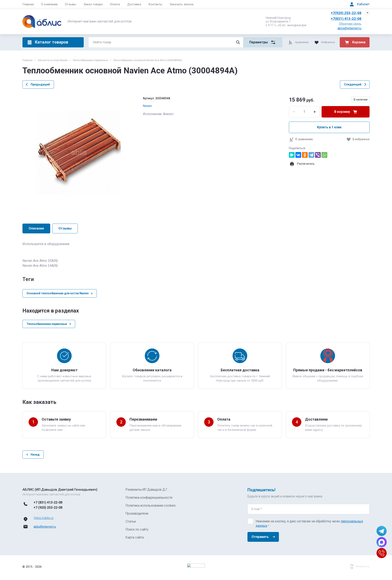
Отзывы (70, 4)
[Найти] (238, 42)
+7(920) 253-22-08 (346, 13)
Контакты (155, 4)
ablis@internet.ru (349, 28)
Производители (137, 513)
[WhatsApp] (324, 155)
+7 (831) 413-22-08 (47, 502)
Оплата (115, 4)
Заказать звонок (182, 4)
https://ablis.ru (43, 518)
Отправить (260, 537)
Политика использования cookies (151, 505)
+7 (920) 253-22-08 (47, 507)
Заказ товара (93, 4)
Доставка (134, 4)
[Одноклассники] (305, 155)
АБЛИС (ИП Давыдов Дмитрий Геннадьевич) (59, 489)
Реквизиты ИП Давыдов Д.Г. (147, 490)
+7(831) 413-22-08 (346, 19)
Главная (28, 4)
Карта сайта (135, 537)
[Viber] (318, 155)
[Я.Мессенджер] (292, 155)
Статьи (131, 521)
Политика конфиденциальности (149, 497)
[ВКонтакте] (298, 155)
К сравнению (304, 139)
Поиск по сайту (137, 529)
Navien (147, 106)
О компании (49, 4)
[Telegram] (311, 155)
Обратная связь (350, 24)
